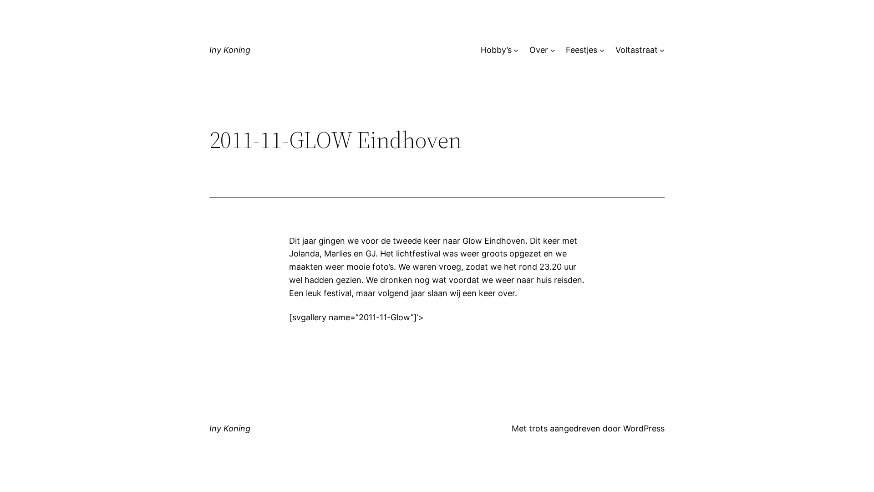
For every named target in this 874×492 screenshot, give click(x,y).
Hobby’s (496, 50)
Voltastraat (636, 50)
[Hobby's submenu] (515, 50)
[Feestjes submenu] (602, 50)
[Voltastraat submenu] (662, 50)
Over (538, 50)
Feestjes (581, 50)
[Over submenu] (552, 50)
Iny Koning (229, 50)
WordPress (644, 428)
